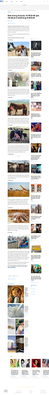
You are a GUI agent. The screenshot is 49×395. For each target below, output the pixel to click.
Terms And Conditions (43, 392)
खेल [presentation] (31, 112)
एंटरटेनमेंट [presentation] (32, 133)
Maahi (32, 77)
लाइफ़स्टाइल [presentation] (32, 51)
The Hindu (9, 249)
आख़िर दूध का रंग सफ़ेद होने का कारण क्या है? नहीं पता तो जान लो (26, 309)
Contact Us (31, 391)
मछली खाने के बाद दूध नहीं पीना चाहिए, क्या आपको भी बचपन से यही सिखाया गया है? (27, 325)
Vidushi (26, 347)
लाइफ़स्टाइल (12, 10)
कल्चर (25, 286)
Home (9, 10)
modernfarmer (9, 223)
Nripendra (32, 58)
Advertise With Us (43, 390)
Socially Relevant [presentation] (34, 72)
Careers (30, 392)
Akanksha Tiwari (26, 297)
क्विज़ (16, 1)
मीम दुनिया (21, 1)
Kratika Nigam (26, 312)
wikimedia (9, 116)
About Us (30, 390)
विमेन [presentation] (31, 91)
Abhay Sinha (10, 20)
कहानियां (12, 1)
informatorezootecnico (10, 87)
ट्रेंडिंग (7, 1)
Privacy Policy (43, 391)
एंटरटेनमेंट (23, 368)
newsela (9, 173)
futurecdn (9, 197)
